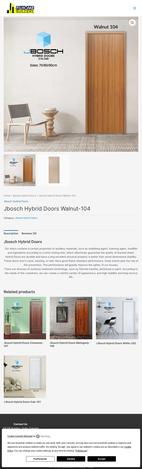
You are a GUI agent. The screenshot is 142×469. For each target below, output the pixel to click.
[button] (132, 22)
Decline (71, 459)
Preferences (40, 459)
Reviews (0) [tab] (29, 233)
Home (7, 195)
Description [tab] (11, 233)
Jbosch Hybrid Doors (24, 195)
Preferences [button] (81, 451)
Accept (102, 459)
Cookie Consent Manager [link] (20, 436)
